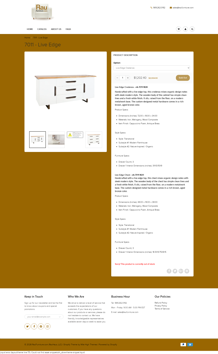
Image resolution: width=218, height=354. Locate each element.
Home (30, 29)
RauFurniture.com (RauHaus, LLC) (47, 344)
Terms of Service (162, 309)
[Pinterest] (41, 326)
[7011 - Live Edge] (65, 92)
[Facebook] (34, 326)
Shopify (66, 344)
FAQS (68, 29)
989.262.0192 (159, 7)
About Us (56, 29)
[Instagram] (47, 326)
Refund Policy (161, 303)
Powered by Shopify (108, 344)
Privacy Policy (161, 306)
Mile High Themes (89, 344)
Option (116, 63)
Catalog (42, 29)
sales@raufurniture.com (183, 7)
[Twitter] (27, 326)
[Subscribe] (60, 316)
